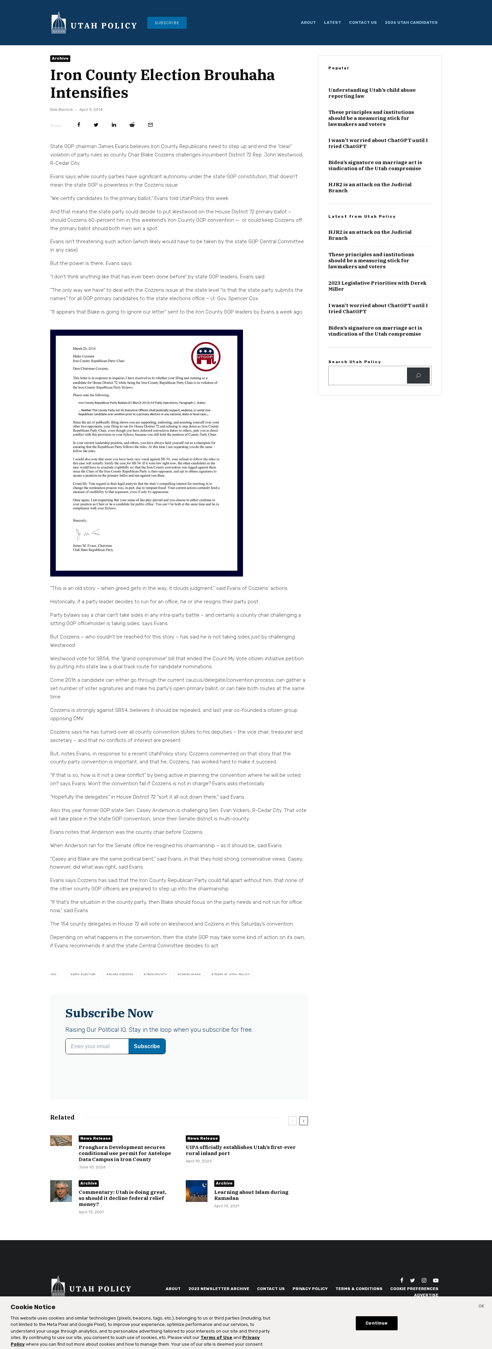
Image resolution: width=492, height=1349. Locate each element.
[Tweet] (96, 136)
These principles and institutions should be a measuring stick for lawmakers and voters (371, 150)
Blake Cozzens (121, 985)
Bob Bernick (61, 121)
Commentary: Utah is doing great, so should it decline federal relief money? (122, 1210)
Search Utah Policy (354, 394)
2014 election (84, 985)
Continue (376, 1321)
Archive (60, 70)
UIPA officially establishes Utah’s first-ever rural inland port (241, 1162)
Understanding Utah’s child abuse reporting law (372, 125)
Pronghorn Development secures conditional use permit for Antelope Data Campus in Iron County (125, 1165)
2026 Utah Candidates (411, 22)
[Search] (418, 407)
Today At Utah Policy (232, 985)
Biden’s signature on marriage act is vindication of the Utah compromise (375, 198)
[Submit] (132, 136)
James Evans (190, 985)
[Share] (78, 136)
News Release (95, 1150)
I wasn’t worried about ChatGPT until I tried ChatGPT (378, 176)
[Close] (481, 1305)
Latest (332, 22)
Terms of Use (216, 1335)
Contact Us (363, 22)
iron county (156, 985)
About (308, 22)
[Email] (150, 136)
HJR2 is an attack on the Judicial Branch (370, 220)
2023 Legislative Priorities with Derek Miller (377, 318)
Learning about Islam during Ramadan (251, 1207)
